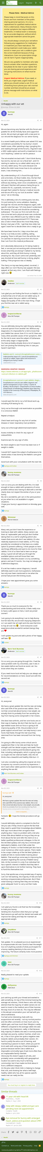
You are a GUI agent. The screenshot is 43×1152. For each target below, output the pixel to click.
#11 (40, 938)
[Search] (40, 3)
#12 (40, 971)
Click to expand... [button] (21, 812)
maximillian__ (10, 1099)
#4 (41, 481)
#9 (41, 788)
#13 (40, 994)
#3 (41, 322)
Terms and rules (16, 1146)
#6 (41, 602)
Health (17, 1099)
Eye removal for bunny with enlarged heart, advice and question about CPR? (23, 1119)
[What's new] (35, 3)
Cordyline (9, 1111)
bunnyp (5, 107)
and (10, 466)
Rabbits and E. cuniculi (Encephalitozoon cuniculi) (22, 354)
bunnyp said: (7, 793)
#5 (41, 526)
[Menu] (3, 3)
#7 (41, 657)
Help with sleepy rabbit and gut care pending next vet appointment (22, 1107)
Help (35, 1146)
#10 (40, 903)
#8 (41, 697)
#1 (41, 120)
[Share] (37, 120)
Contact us (5, 1146)
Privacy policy (27, 1146)
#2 (41, 289)
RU (4, 1142)
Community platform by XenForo (20, 1150)
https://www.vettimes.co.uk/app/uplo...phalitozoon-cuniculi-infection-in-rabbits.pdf (21, 372)
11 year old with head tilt (17, 1096)
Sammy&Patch (10, 1123)
